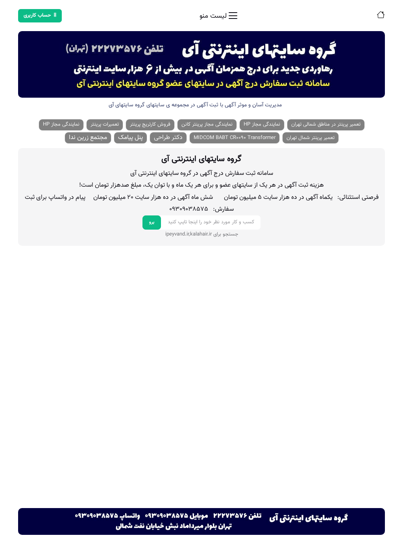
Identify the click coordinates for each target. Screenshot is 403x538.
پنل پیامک (130, 138)
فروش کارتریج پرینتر (150, 124)
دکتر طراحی (168, 138)
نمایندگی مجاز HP (262, 124)
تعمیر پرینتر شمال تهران (311, 138)
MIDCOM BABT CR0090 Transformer (234, 138)
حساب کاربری (37, 15)
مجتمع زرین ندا (88, 138)
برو (151, 222)
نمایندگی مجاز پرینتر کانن (207, 124)
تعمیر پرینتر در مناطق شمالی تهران (325, 124)
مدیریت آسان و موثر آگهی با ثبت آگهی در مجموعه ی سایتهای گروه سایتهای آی (195, 105)
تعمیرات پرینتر (105, 124)
